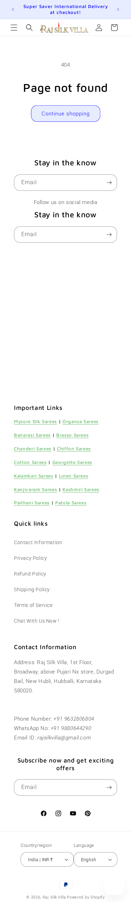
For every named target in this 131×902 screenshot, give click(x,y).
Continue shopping (66, 114)
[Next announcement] (118, 9)
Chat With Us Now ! (36, 621)
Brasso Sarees (72, 435)
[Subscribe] (109, 182)
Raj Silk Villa (54, 897)
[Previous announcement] (13, 9)
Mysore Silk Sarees (35, 421)
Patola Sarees (71, 502)
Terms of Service (33, 605)
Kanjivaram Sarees (35, 489)
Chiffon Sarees (74, 448)
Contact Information (38, 542)
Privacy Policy (30, 558)
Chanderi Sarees (32, 448)
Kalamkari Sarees (33, 476)
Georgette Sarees (72, 462)
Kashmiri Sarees (81, 489)
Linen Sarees (73, 476)
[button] (14, 27)
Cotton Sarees (30, 462)
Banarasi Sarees (32, 435)
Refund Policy (30, 574)
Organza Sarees (81, 421)
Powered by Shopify (86, 897)
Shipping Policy (32, 589)
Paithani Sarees (32, 502)
